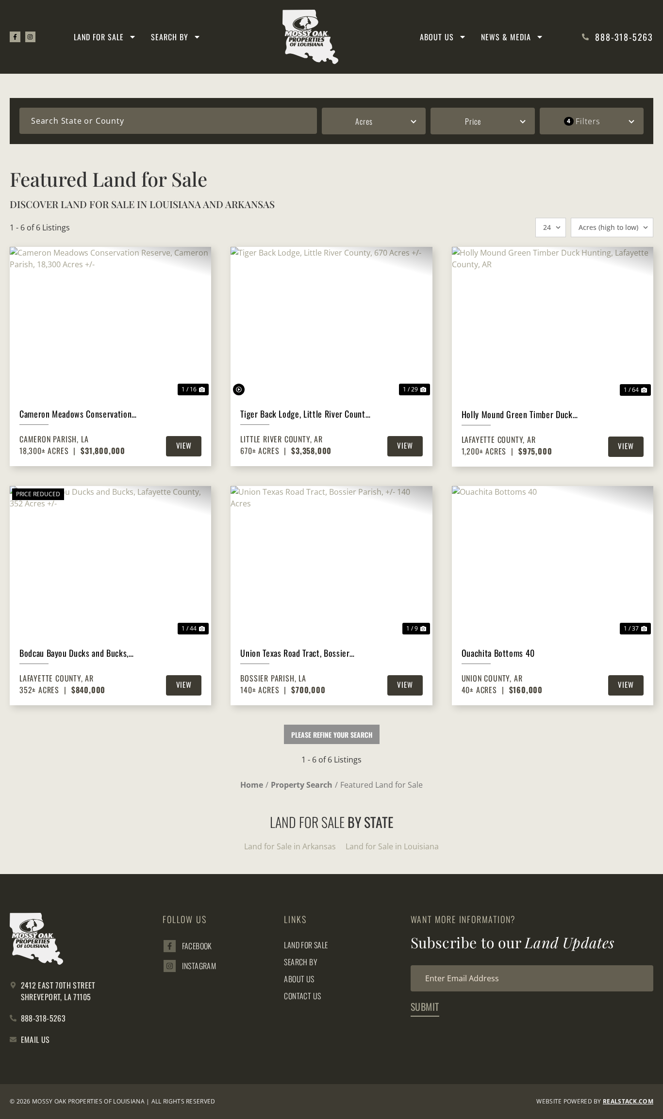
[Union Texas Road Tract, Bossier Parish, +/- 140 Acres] (331, 561)
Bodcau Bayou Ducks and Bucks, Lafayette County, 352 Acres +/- (74, 653)
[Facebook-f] (15, 37)
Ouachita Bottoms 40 (498, 653)
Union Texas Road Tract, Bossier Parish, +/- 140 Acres (294, 653)
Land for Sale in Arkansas (290, 846)
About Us (437, 37)
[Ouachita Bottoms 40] (552, 561)
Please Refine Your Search (331, 735)
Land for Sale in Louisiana (392, 846)
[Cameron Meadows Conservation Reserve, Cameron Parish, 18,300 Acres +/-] (110, 322)
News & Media (506, 37)
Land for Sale (99, 37)
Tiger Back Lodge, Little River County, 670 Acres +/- (305, 414)
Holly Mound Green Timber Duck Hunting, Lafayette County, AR (517, 414)
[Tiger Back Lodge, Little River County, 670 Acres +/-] (331, 322)
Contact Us (302, 996)
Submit (425, 1006)
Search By (169, 37)
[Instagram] (30, 37)
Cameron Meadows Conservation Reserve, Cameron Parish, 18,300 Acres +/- (76, 414)
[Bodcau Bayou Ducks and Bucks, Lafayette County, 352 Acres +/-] (110, 561)
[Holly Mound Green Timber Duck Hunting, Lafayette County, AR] (552, 322)
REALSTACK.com (628, 1101)
